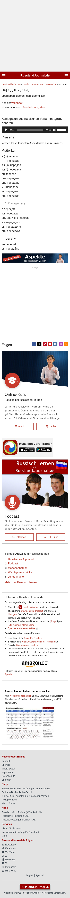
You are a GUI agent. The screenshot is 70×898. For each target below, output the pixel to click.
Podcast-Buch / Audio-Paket (17, 792)
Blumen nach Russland (27, 645)
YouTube (10, 852)
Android (17, 624)
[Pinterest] (44, 343)
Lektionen (20, 537)
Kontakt (6, 761)
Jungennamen (16, 576)
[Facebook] (34, 343)
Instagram (10, 867)
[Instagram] (60, 343)
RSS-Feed (10, 870)
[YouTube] (50, 343)
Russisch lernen (30, 84)
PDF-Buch (52, 537)
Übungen (12, 614)
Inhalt (20, 426)
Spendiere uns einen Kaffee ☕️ (23, 628)
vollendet (16, 103)
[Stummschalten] (54, 130)
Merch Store (28, 624)
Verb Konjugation (48, 84)
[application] (35, 129)
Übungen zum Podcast (32, 610)
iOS (10, 624)
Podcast (13, 563)
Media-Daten (8, 768)
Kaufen (52, 426)
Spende (8, 674)
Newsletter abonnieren (20, 695)
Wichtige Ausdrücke (20, 572)
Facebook (10, 848)
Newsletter (11, 844)
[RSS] (66, 343)
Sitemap (6, 764)
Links (4, 835)
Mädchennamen (18, 568)
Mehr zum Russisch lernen (21, 582)
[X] (39, 343)
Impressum (7, 772)
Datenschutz (8, 776)
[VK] (55, 343)
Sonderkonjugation (34, 107)
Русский (40, 875)
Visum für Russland (32, 638)
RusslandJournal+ (31, 607)
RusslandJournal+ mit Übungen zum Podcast (26, 788)
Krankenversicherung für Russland (38, 641)
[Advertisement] (35, 36)
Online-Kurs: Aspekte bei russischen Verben (25, 796)
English (29, 875)
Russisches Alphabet (21, 559)
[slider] (62, 129)
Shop (53, 621)
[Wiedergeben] (6, 130)
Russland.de (35, 75)
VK (6, 863)
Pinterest (10, 859)
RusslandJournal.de (11, 84)
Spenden (6, 779)
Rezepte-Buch (9, 799)
